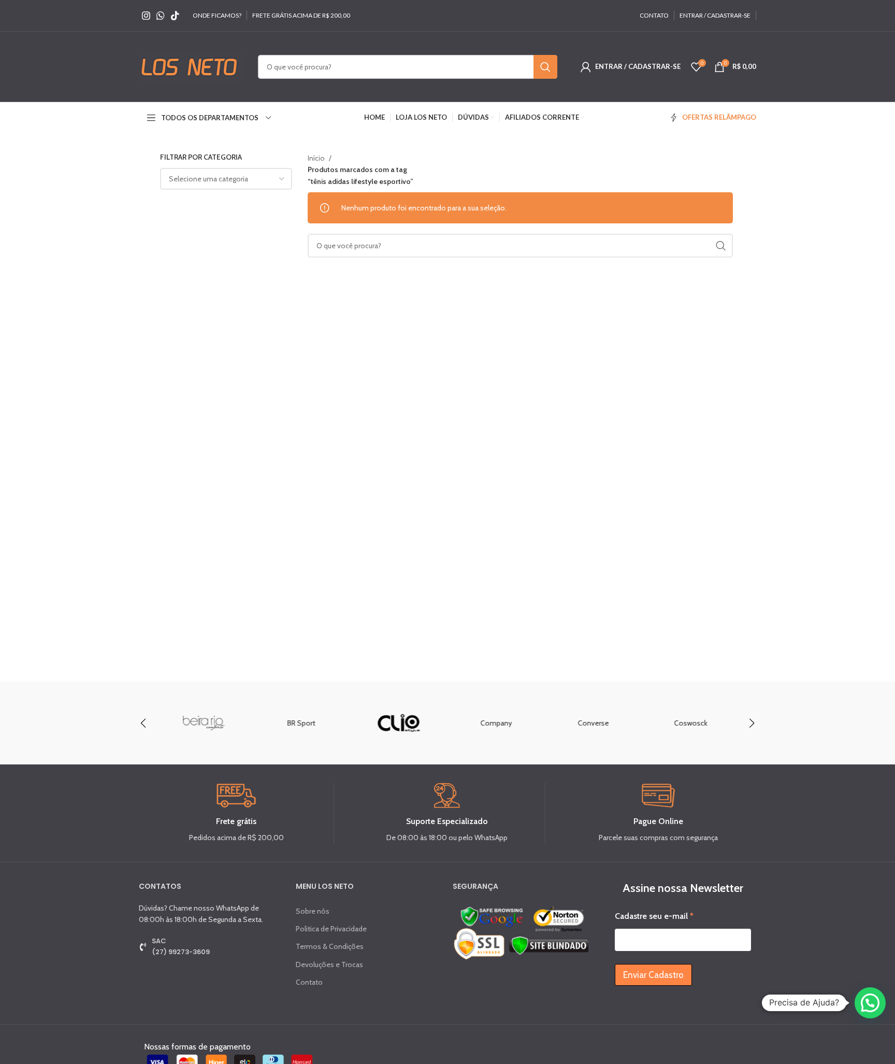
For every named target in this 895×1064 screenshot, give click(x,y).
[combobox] (226, 179)
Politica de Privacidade (331, 928)
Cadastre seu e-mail (654, 916)
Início (317, 158)
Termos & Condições (330, 946)
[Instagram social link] (146, 15)
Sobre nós (312, 911)
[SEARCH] (545, 67)
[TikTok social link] (175, 15)
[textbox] (208, 178)
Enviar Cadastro (653, 975)
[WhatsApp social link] (160, 15)
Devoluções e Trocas (329, 964)
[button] (752, 723)
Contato (309, 982)
